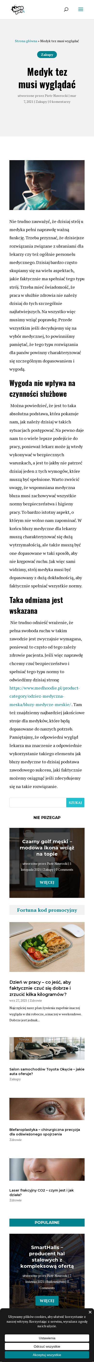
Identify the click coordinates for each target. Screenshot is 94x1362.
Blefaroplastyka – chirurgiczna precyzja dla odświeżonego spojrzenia (44, 1132)
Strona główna (26, 41)
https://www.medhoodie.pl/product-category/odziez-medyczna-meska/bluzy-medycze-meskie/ (44, 696)
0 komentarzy (59, 101)
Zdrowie (36, 1000)
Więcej (47, 882)
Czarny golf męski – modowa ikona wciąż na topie (47, 848)
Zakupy (47, 54)
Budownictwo (55, 1282)
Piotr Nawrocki (56, 95)
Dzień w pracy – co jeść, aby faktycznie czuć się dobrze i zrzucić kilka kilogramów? (40, 988)
